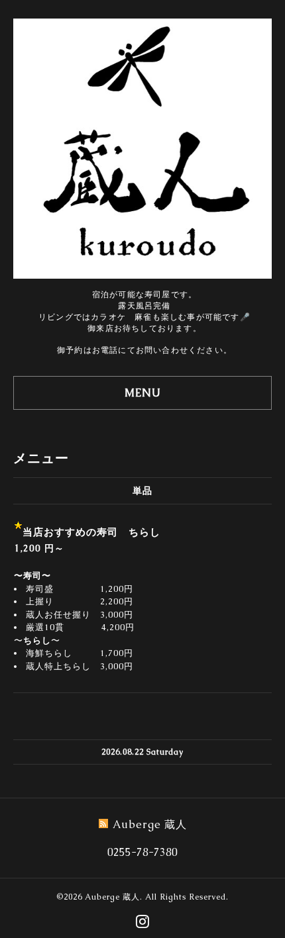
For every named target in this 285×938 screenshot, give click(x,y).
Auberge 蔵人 (112, 897)
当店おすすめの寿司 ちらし (91, 532)
